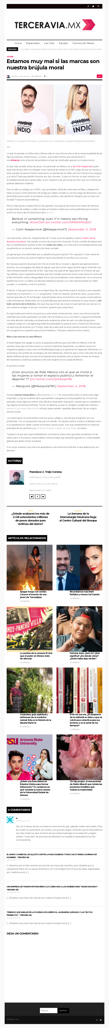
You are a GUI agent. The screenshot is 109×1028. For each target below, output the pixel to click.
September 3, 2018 (82, 229)
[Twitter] (93, 6)
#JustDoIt (37, 222)
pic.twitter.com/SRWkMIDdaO (68, 222)
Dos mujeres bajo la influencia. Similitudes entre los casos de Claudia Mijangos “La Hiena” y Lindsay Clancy (60, 49)
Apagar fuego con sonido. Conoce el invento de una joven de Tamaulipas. (33, 594)
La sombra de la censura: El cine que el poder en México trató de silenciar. (36, 656)
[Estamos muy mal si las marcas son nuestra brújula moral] (54, 109)
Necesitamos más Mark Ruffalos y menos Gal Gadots (84, 593)
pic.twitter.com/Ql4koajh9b (51, 379)
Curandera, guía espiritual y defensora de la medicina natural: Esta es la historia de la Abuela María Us (35, 718)
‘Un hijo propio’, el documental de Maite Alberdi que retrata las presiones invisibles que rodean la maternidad (86, 785)
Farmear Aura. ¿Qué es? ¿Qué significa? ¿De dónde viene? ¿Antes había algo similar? (85, 656)
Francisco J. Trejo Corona (20, 76)
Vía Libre (10, 57)
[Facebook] (88, 6)
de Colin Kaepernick (83, 166)
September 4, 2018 (71, 386)
